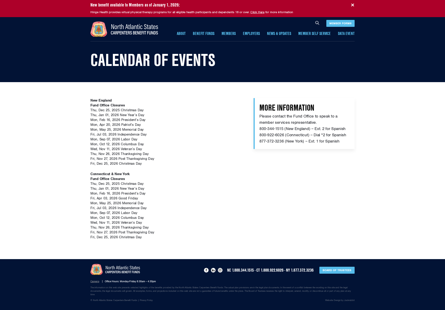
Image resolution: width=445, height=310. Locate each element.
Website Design (332, 300)
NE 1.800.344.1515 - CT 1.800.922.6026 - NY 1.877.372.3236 (270, 270)
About (181, 33)
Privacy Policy (146, 300)
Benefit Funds (204, 33)
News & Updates (279, 33)
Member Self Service (314, 33)
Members (229, 33)
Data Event (346, 33)
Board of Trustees (337, 270)
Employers (251, 33)
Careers (94, 281)
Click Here (257, 12)
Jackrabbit (349, 300)
